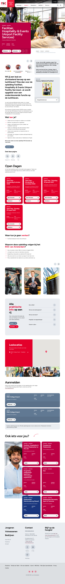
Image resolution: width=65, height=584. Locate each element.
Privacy (55, 565)
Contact (54, 1)
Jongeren (9, 528)
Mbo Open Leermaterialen (46, 565)
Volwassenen (11, 531)
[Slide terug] (27, 61)
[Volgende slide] (58, 264)
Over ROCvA (8, 539)
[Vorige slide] (55, 264)
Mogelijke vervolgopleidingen (35, 319)
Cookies (7, 568)
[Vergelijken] (23, 51)
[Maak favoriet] (26, 51)
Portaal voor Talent (15, 565)
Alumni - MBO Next (34, 565)
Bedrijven (9, 535)
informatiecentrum (9, 388)
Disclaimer (7, 565)
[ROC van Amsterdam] (7, 3)
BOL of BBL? (32, 305)
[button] (46, 352)
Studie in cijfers (32, 324)
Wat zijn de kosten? (33, 314)
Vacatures (7, 541)
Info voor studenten (24, 565)
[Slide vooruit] (31, 61)
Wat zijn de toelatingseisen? (35, 309)
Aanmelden (12, 326)
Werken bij (60, 1)
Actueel (7, 544)
